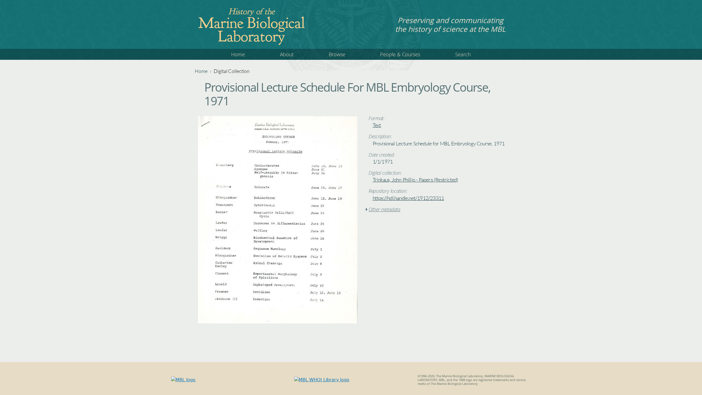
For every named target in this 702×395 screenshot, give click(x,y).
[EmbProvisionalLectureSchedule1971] (277, 322)
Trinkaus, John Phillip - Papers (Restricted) (415, 179)
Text (377, 125)
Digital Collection (232, 71)
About (287, 54)
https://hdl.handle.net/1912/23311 (408, 198)
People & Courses (400, 54)
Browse (337, 54)
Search (463, 54)
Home (238, 54)
